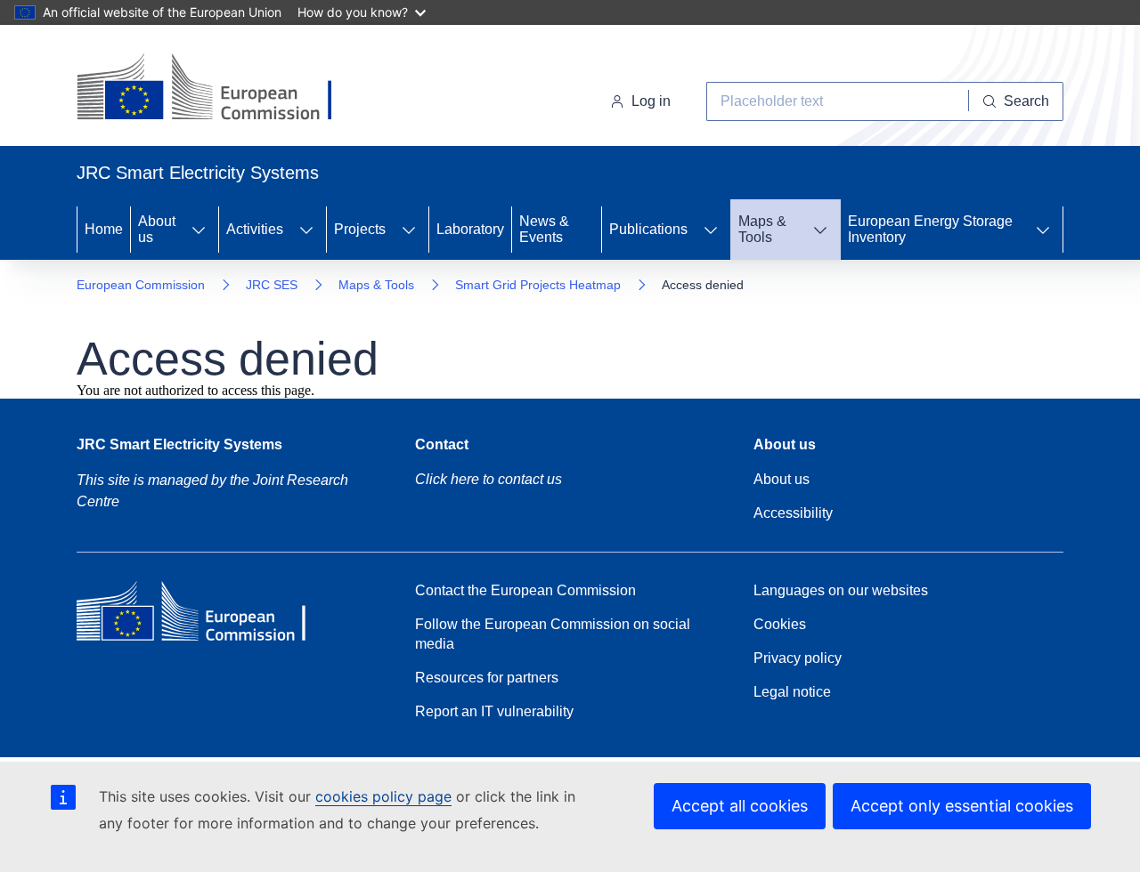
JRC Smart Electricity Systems (179, 444)
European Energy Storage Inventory (930, 229)
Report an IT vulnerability (494, 711)
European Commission (141, 285)
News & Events (544, 229)
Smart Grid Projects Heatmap (538, 285)
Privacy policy (797, 658)
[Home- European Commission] (220, 89)
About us (156, 229)
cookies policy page (383, 796)
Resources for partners (486, 677)
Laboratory (470, 229)
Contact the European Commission (525, 590)
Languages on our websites (840, 590)
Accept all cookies (740, 805)
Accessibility (793, 513)
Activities (254, 229)
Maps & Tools (762, 229)
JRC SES (271, 285)
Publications (648, 229)
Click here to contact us (488, 479)
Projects (360, 229)
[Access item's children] (198, 229)
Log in (651, 101)
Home (104, 229)
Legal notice (792, 691)
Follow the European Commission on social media (552, 634)
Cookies (779, 624)
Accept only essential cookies (962, 805)
